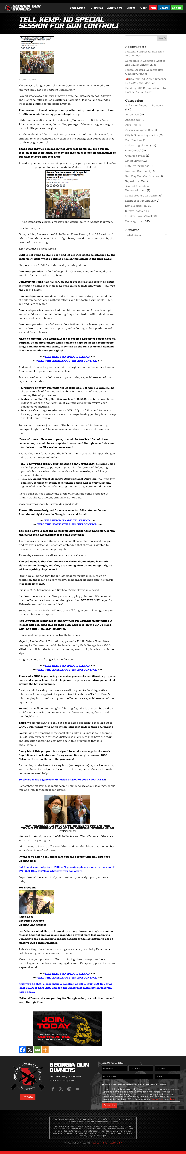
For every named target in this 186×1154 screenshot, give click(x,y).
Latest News (114, 7)
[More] (45, 1049)
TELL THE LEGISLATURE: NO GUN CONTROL (67, 360)
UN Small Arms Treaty (139, 216)
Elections (97, 7)
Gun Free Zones (135, 155)
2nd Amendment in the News (144, 105)
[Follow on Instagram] (69, 1089)
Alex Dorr (131, 124)
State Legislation (136, 205)
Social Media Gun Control (142, 195)
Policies (95, 1143)
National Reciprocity (138, 171)
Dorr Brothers (133, 140)
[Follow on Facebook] (52, 1089)
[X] (29, 1049)
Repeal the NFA (135, 181)
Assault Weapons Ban (139, 130)
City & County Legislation (141, 135)
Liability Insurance (137, 165)
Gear (143, 7)
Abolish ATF (133, 119)
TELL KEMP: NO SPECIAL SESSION (67, 356)
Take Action (77, 7)
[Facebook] (22, 1049)
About (131, 7)
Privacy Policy (157, 1099)
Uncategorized (134, 221)
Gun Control (133, 150)
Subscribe (109, 1105)
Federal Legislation (137, 145)
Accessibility (116, 1143)
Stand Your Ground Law (140, 200)
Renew (164, 7)
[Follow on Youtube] (77, 1089)
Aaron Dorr (132, 114)
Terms (173, 1099)
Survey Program (135, 210)
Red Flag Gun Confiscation (142, 176)
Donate (176, 7)
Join (153, 7)
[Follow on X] (61, 1089)
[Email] (37, 1049)
